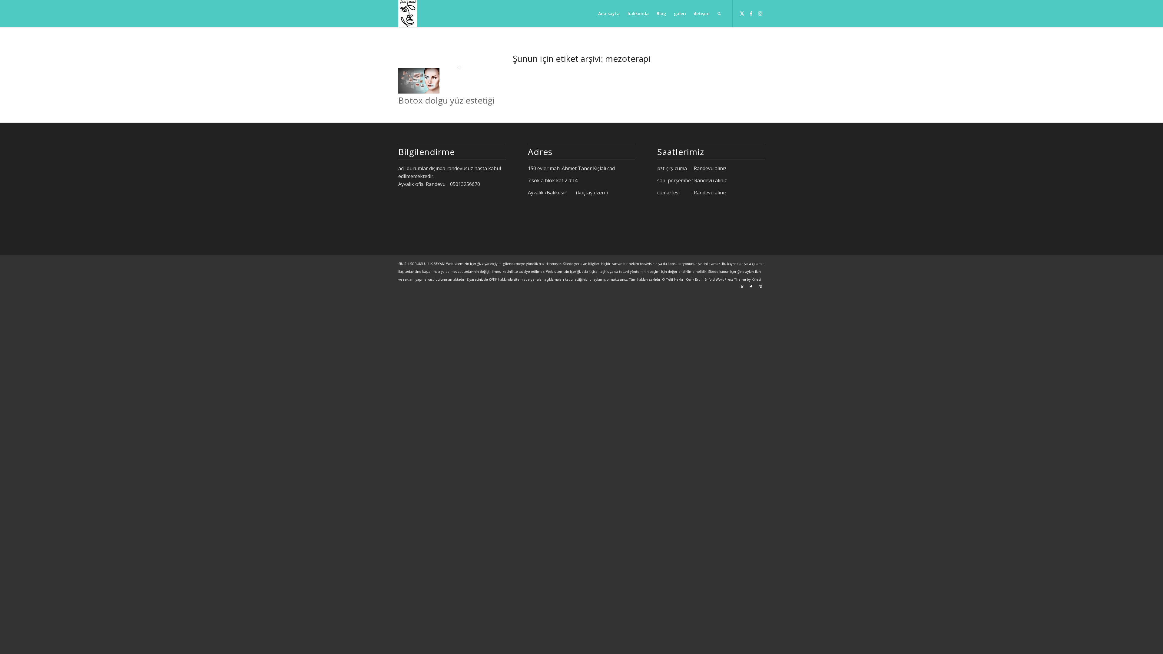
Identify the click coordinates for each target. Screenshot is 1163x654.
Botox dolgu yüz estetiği (446, 100)
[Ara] (719, 13)
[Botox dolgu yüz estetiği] (418, 91)
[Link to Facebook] (751, 13)
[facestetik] (407, 13)
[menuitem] (609, 13)
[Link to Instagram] (760, 13)
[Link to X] (742, 13)
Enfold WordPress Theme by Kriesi (732, 279)
